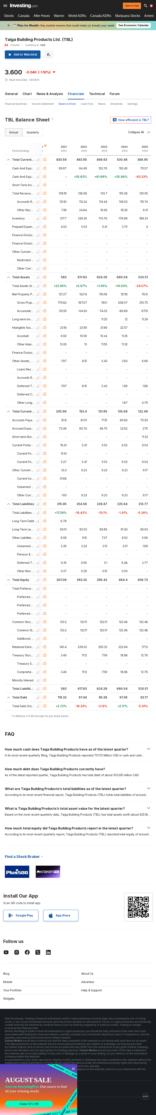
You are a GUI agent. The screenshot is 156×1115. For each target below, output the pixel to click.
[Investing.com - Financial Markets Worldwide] (24, 5)
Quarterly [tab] (33, 132)
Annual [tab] (13, 132)
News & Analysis (50, 94)
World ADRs (77, 15)
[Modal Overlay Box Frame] (38, 1089)
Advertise (87, 982)
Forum (115, 94)
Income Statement (43, 103)
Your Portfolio (12, 990)
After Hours (42, 15)
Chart (27, 94)
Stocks (9, 15)
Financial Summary (16, 103)
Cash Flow (87, 103)
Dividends (116, 103)
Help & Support (91, 990)
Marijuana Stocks (127, 15)
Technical (97, 94)
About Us (87, 973)
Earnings (133, 103)
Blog (6, 973)
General (11, 94)
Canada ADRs (100, 15)
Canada (23, 15)
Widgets (8, 998)
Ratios (102, 103)
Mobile (7, 982)
